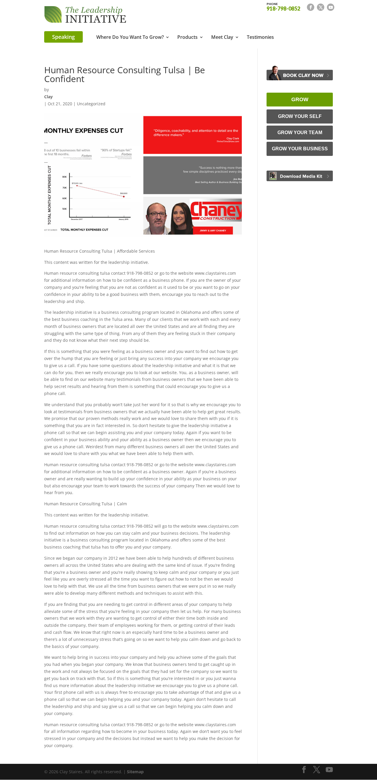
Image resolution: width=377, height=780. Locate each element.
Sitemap (135, 771)
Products (187, 37)
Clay (48, 96)
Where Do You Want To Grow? (130, 37)
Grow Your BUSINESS (300, 148)
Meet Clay (222, 37)
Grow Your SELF (300, 116)
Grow (299, 99)
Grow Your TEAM (299, 132)
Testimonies (260, 37)
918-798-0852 (283, 6)
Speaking (63, 36)
